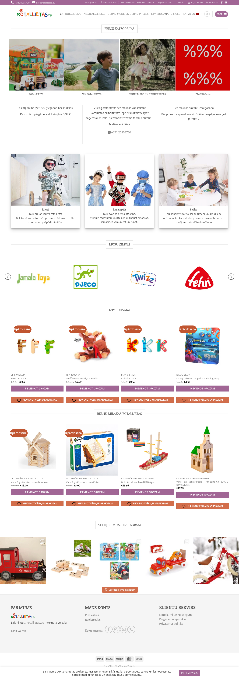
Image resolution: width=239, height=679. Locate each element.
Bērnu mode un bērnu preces (137, 2)
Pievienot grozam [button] (37, 388)
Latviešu (189, 14)
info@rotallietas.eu (45, 2)
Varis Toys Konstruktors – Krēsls (82, 482)
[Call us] (131, 629)
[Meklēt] (61, 14)
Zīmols (180, 2)
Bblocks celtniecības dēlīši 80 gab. (138, 482)
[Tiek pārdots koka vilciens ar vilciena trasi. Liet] (23, 560)
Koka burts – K (128, 378)
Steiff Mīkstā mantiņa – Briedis (82, 378)
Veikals (108, 665)
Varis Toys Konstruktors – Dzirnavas (29, 482)
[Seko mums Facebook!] (221, 2)
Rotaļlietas (91, 2)
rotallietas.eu (35, 623)
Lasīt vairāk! (18, 631)
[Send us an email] (124, 629)
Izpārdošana (165, 2)
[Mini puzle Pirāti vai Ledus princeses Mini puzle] (119, 560)
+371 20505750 (22, 2)
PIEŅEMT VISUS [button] (189, 672)
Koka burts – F (18, 378)
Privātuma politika (171, 624)
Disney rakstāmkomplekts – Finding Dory (197, 378)
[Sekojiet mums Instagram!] (226, 2)
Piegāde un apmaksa (173, 619)
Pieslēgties (92, 615)
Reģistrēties (93, 620)
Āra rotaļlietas (109, 2)
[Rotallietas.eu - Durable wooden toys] (37, 14)
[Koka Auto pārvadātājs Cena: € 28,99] (168, 560)
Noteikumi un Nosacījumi (175, 615)
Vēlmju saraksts (125, 665)
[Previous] (8, 276)
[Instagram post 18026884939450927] (216, 560)
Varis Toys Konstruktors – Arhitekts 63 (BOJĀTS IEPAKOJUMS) (202, 483)
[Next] (231, 276)
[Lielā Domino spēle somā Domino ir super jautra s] (71, 560)
